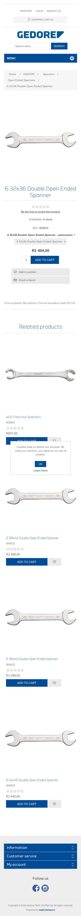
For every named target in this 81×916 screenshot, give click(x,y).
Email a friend (27, 280)
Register (26, 11)
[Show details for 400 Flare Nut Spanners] (40, 375)
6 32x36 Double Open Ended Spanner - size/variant (40, 235)
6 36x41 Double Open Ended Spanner (32, 659)
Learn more (40, 470)
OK (40, 464)
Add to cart (44, 259)
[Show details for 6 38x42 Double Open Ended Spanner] (40, 496)
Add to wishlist (27, 271)
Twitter (45, 888)
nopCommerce (47, 910)
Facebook (36, 888)
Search (59, 46)
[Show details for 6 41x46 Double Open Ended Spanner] (40, 738)
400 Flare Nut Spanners (23, 417)
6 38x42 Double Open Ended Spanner (32, 538)
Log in (39, 11)
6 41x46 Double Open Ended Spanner (32, 780)
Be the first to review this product (40, 211)
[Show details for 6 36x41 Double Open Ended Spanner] (40, 617)
